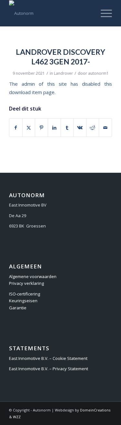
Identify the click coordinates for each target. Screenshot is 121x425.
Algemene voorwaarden (32, 276)
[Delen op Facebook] (15, 128)
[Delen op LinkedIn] (54, 128)
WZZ (17, 416)
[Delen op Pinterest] (41, 128)
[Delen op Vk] (80, 128)
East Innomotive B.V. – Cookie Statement (48, 358)
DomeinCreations (95, 410)
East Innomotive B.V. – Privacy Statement (48, 369)
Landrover (63, 73)
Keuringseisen (23, 301)
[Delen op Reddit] (92, 128)
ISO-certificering (24, 294)
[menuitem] (103, 13)
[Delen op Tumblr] (67, 128)
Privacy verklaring (26, 283)
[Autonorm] (50, 13)
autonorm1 (98, 73)
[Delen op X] (29, 128)
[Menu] (103, 13)
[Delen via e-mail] (105, 128)
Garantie (17, 308)
